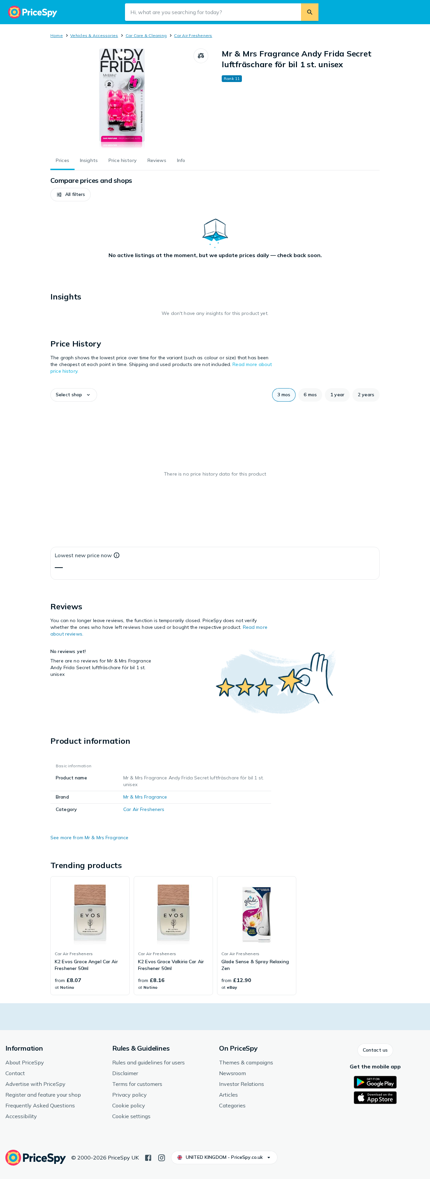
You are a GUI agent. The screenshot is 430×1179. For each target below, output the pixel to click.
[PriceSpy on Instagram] (162, 1157)
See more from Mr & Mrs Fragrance (89, 838)
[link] (90, 935)
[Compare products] (201, 55)
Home (56, 35)
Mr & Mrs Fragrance (145, 797)
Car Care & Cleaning (146, 35)
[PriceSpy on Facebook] (148, 1157)
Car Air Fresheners (193, 35)
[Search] (309, 12)
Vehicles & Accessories (94, 35)
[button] (70, 194)
